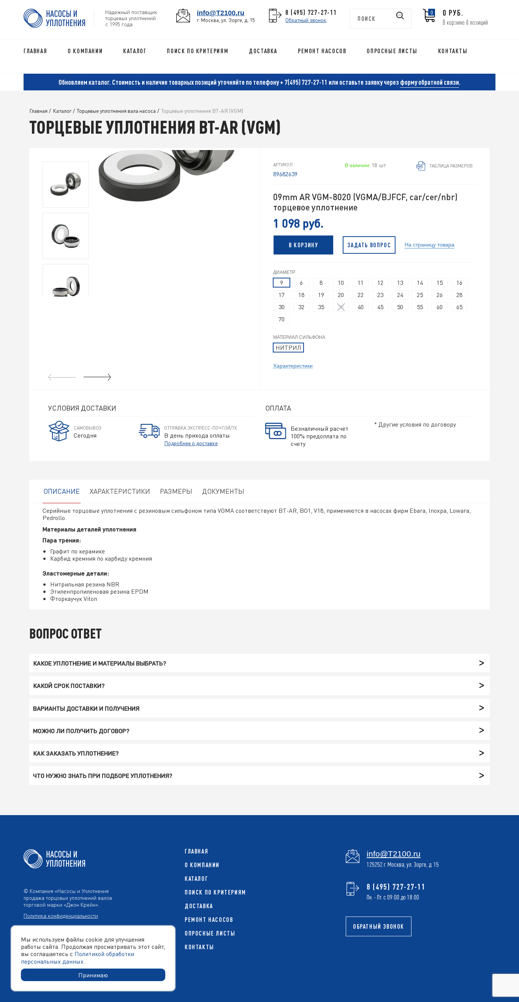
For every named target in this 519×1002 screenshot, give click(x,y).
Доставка (263, 50)
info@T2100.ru (220, 13)
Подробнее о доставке (191, 442)
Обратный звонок (305, 19)
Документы (223, 491)
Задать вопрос (369, 245)
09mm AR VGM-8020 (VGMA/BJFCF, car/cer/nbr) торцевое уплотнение (365, 202)
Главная (35, 50)
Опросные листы (392, 50)
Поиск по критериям (197, 50)
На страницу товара (429, 244)
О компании (85, 50)
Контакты (453, 50)
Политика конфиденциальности (61, 915)
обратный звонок (378, 926)
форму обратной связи (429, 82)
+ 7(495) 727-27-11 (304, 82)
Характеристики (293, 365)
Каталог (134, 50)
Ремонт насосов (322, 50)
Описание (61, 491)
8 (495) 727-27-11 (311, 12)
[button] (97, 377)
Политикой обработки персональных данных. (77, 957)
